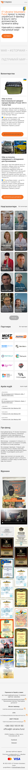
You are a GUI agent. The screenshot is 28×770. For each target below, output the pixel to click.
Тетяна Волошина (5, 265)
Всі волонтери (23, 206)
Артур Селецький (5, 225)
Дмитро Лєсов (20, 287)
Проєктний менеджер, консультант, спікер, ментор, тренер (20, 310)
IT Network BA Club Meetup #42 (11, 408)
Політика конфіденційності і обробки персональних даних (14, 755)
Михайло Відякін (20, 307)
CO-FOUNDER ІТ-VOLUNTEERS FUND (19, 228)
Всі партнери (23, 326)
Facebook (14, 739)
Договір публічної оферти (14, 751)
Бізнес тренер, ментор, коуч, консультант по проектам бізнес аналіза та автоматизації (7, 309)
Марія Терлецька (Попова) (20, 245)
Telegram (14, 743)
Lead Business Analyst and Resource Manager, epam (20, 249)
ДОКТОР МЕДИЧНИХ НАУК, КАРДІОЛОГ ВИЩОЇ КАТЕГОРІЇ (7, 248)
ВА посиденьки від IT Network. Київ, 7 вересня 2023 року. (13, 394)
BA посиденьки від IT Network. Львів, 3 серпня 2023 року (13, 401)
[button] (12, 134)
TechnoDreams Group (18, 767)
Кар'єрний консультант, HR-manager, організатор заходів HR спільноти (7, 269)
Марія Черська (6, 245)
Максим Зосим (6, 306)
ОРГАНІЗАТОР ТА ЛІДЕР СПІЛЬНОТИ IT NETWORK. (7, 228)
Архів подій (23, 386)
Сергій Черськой (20, 226)
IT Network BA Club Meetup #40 (11, 419)
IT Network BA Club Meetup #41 (11, 414)
